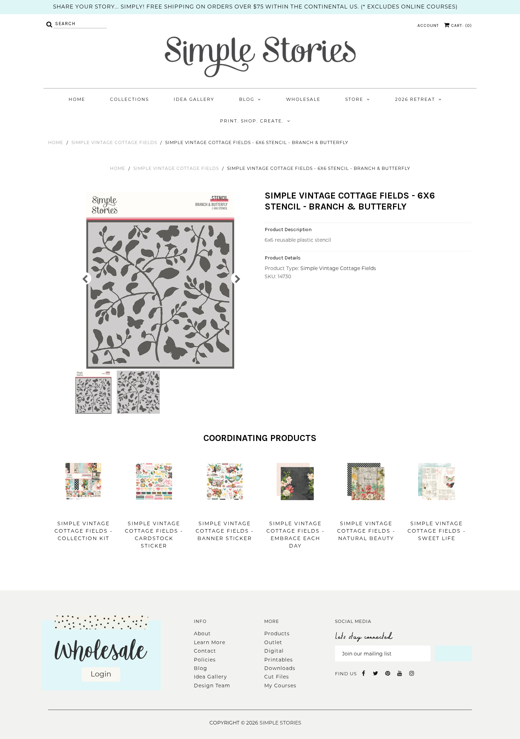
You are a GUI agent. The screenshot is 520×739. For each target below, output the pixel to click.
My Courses (280, 685)
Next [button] (237, 278)
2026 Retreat (415, 99)
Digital (274, 651)
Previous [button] (85, 278)
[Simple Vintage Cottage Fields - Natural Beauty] (366, 511)
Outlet (273, 642)
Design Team (212, 685)
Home (77, 99)
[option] (161, 280)
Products (277, 633)
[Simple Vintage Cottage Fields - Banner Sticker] (225, 511)
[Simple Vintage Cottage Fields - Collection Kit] (83, 511)
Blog (246, 99)
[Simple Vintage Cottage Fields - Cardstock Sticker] (154, 511)
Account (428, 25)
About (202, 633)
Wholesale (303, 99)
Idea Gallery (194, 99)
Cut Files (276, 677)
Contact (205, 651)
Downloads (279, 668)
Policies (205, 660)
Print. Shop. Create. (252, 121)
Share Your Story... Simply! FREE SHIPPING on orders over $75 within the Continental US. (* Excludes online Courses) (255, 6)
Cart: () (461, 25)
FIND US (346, 673)
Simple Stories (280, 723)
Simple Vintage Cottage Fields (114, 142)
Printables (278, 660)
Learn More (209, 642)
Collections (129, 99)
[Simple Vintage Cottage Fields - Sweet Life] (437, 511)
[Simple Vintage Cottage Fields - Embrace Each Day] (295, 511)
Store (354, 99)
